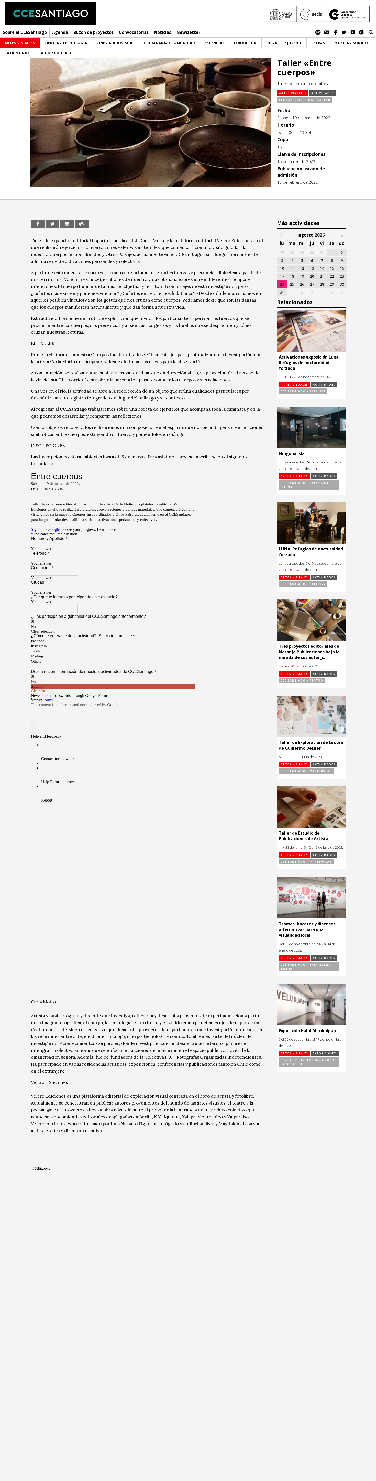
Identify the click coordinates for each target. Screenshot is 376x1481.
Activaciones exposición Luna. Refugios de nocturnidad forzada (309, 362)
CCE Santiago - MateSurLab (304, 100)
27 (312, 284)
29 (332, 284)
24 (282, 284)
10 (282, 268)
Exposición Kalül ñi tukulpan (307, 1030)
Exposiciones (325, 1053)
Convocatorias (134, 32)
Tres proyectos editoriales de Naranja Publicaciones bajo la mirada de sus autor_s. (309, 651)
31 (282, 292)
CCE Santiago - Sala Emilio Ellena (306, 485)
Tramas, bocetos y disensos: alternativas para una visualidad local (307, 929)
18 (292, 276)
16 (342, 268)
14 (322, 268)
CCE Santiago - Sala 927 (303, 391)
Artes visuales (293, 93)
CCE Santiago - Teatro (302, 680)
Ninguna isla (292, 453)
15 (332, 268)
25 (292, 284)
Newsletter (188, 32)
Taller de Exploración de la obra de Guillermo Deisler (311, 745)
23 (342, 276)
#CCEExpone (41, 1168)
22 (332, 276)
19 (302, 276)
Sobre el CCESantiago (25, 32)
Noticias (162, 32)
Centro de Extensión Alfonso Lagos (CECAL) (309, 1062)
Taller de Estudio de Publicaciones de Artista (303, 835)
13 (312, 268)
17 (282, 276)
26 (302, 284)
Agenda (60, 32)
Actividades (322, 93)
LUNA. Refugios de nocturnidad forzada (311, 551)
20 (312, 276)
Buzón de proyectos (93, 32)
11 (292, 268)
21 (322, 276)
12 (302, 268)
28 (322, 284)
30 (342, 284)
